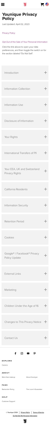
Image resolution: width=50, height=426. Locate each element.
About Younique (32, 377)
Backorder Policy (8, 389)
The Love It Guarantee (34, 389)
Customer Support (8, 401)
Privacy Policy (8, 32)
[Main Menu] (2, 4)
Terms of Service (38, 412)
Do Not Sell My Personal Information (25, 416)
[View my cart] (42, 4)
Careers (5, 365)
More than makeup (8, 377)
